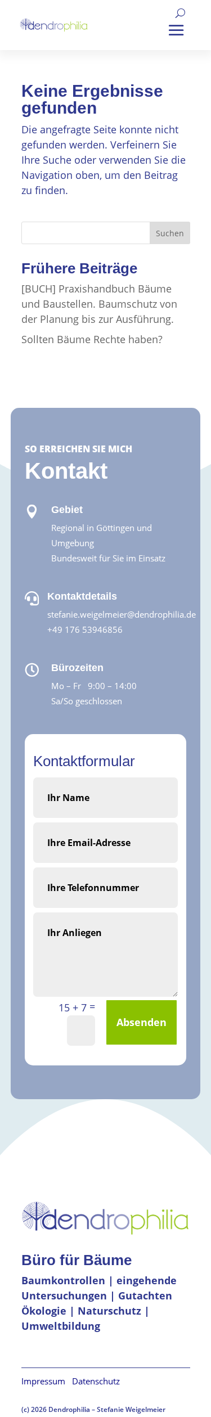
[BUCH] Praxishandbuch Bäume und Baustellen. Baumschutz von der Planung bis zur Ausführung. (99, 304)
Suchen (170, 233)
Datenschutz (96, 1381)
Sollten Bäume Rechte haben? (92, 339)
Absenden (141, 1022)
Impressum (46, 1381)
